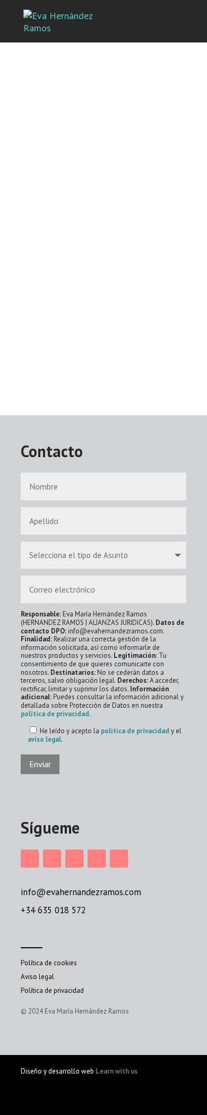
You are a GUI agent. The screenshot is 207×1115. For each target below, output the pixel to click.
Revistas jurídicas (90, 216)
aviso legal (44, 739)
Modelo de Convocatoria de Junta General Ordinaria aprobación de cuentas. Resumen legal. (100, 255)
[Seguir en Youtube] (119, 859)
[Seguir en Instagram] (30, 859)
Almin (58, 374)
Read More (147, 392)
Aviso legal (37, 976)
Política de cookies (49, 962)
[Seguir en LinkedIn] (74, 859)
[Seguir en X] (97, 859)
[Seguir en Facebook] (52, 859)
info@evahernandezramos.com (81, 892)
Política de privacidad (52, 990)
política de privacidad (55, 713)
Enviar (40, 764)
